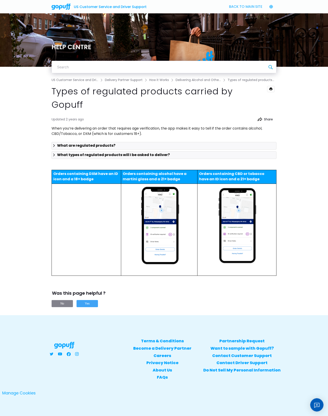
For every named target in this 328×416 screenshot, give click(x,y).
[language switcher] (271, 6)
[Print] (271, 89)
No (62, 303)
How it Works (159, 80)
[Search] (270, 67)
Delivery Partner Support (124, 80)
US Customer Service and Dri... (75, 80)
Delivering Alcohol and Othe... (198, 80)
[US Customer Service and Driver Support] (61, 6)
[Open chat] (317, 405)
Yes (87, 303)
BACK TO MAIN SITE (245, 6)
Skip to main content (20, 3)
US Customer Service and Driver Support (110, 6)
